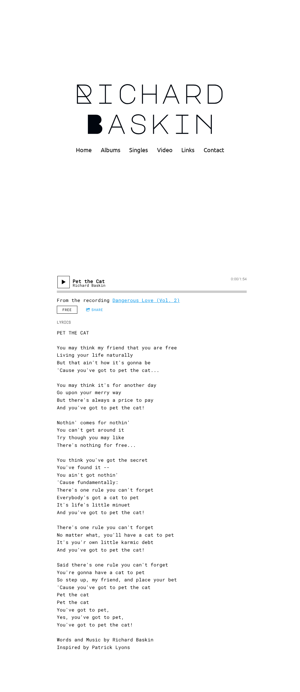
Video (165, 150)
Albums (110, 150)
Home (84, 150)
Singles (138, 150)
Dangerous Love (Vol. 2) (146, 300)
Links (188, 150)
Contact (214, 150)
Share (97, 309)
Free (67, 309)
